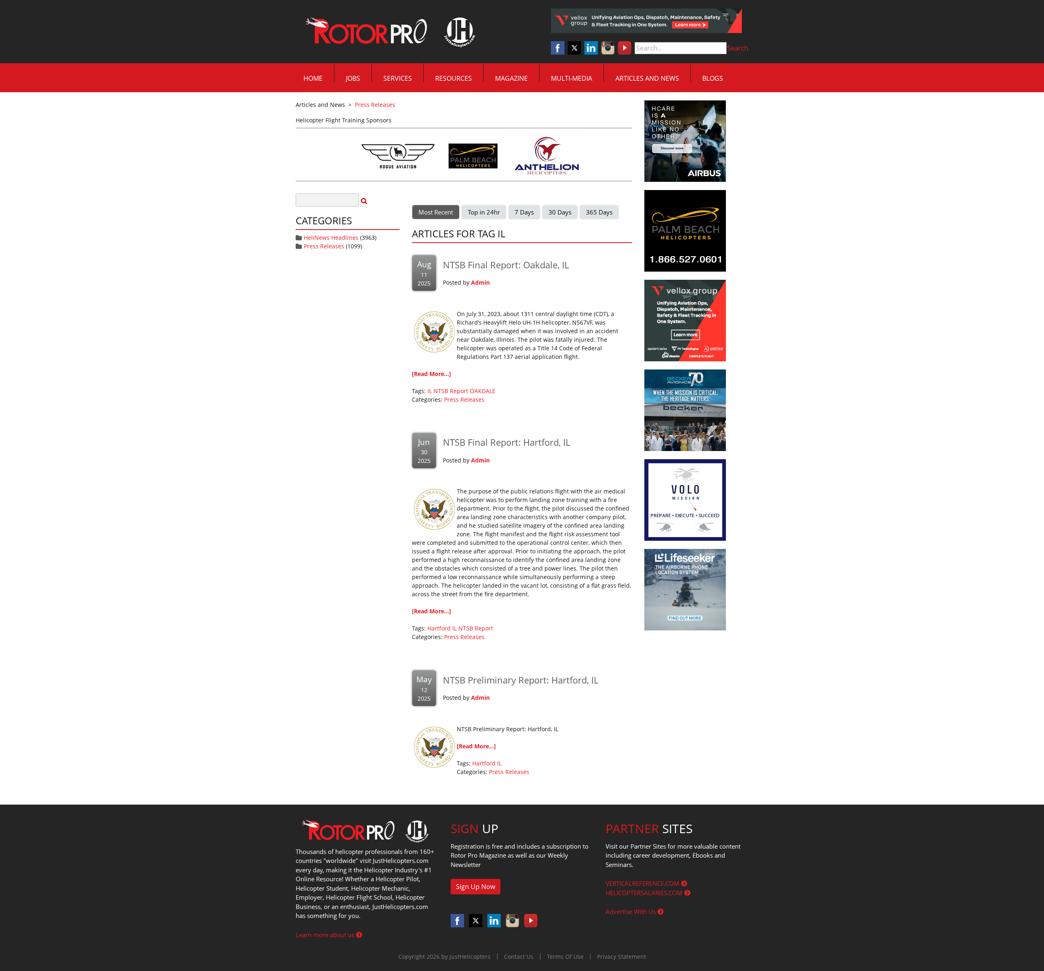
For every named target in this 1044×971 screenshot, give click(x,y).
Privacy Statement (621, 956)
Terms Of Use (565, 956)
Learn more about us (326, 935)
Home (313, 78)
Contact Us (518, 956)
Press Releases (324, 246)
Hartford (439, 628)
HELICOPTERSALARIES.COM (645, 893)
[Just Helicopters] (389, 31)
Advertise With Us (631, 911)
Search (737, 48)
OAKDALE (482, 391)
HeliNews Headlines (331, 237)
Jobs (353, 78)
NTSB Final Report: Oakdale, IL (506, 265)
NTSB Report (451, 391)
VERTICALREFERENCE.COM (643, 883)
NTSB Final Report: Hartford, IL (506, 442)
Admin (480, 282)
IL (429, 391)
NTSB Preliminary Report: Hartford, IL (520, 680)
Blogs (712, 78)
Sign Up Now (475, 886)
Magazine (511, 78)
